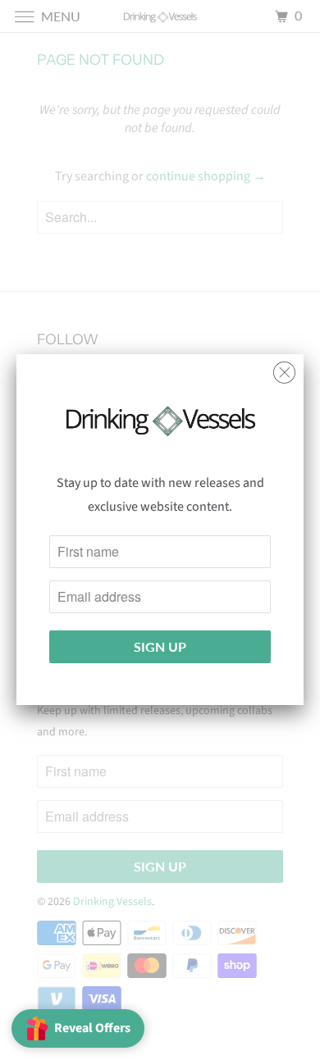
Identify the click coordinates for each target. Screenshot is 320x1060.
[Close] (284, 368)
